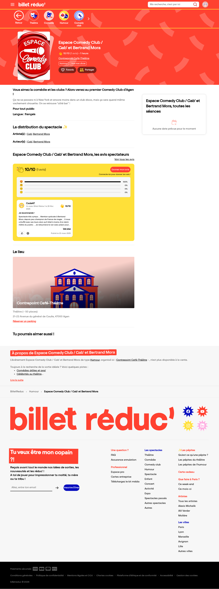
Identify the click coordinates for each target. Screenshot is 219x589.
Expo (148, 493)
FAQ (113, 455)
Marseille (183, 536)
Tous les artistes (187, 501)
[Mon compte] (205, 4)
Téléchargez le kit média (125, 481)
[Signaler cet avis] (28, 233)
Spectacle (150, 474)
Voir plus (67, 229)
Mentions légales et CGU (80, 575)
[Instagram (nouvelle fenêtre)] (188, 425)
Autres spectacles (155, 503)
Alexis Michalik (187, 506)
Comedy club (153, 464)
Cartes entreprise (121, 476)
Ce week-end (186, 484)
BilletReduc (17, 391)
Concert (149, 483)
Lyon (181, 532)
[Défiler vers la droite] (88, 18)
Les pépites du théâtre (191, 459)
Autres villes (185, 551)
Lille (180, 546)
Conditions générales (21, 575)
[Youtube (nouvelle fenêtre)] (202, 411)
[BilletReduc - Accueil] (32, 4)
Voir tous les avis (124, 159)
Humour (95, 360)
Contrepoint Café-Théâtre (74, 58)
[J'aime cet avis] (22, 233)
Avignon (183, 541)
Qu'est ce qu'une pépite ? (193, 455)
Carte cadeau (186, 472)
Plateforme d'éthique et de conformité (136, 575)
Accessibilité (166, 575)
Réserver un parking (24, 321)
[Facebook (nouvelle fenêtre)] (188, 411)
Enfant (148, 479)
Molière (182, 515)
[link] (42, 203)
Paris (181, 527)
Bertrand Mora (41, 134)
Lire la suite (16, 380)
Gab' (29, 134)
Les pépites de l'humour (192, 464)
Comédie (150, 459)
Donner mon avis (120, 169)
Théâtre (149, 455)
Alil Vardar (184, 510)
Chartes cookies (104, 575)
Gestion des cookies (187, 575)
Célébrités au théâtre (29, 374)
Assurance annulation (123, 459)
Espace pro (117, 472)
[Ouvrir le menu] (13, 4)
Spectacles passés (156, 498)
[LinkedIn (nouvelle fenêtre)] (202, 425)
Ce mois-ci (184, 489)
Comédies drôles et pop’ (31, 370)
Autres (148, 507)
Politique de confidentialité (50, 575)
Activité (149, 488)
